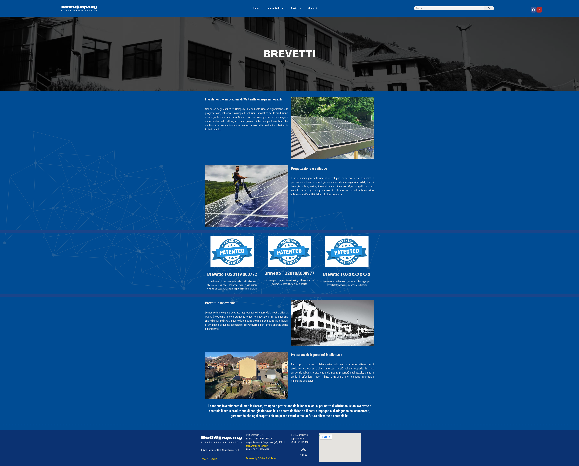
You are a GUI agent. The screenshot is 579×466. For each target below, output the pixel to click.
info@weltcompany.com (257, 445)
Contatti (312, 8)
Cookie (214, 459)
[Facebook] (533, 10)
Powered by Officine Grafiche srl (261, 458)
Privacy (204, 459)
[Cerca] (489, 8)
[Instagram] (539, 10)
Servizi (294, 8)
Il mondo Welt (273, 8)
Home (256, 8)
